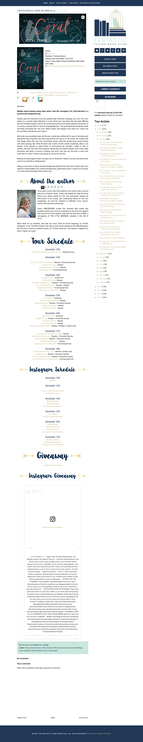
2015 (99, 297)
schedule (26, 651)
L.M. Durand (48, 298)
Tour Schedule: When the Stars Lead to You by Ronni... (111, 143)
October (102, 139)
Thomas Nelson (37, 651)
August (102, 257)
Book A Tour (110, 59)
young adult (52, 651)
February (103, 279)
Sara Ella (50, 53)
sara (21, 651)
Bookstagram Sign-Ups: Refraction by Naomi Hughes (111, 199)
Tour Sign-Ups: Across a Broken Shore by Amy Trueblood (111, 194)
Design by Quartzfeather (99, 734)
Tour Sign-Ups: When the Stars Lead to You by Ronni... (111, 188)
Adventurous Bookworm (41, 283)
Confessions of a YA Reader (45, 344)
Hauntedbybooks (41, 303)
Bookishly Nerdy (41, 339)
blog (27, 648)
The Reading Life (45, 270)
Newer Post (22, 718)
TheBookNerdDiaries (45, 288)
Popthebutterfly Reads (49, 341)
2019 (99, 129)
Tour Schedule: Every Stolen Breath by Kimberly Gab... (110, 233)
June (101, 264)
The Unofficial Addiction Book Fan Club (46, 252)
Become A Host (110, 66)
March (102, 275)
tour (45, 651)
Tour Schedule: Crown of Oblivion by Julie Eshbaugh (112, 205)
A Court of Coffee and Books (41, 262)
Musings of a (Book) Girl (49, 290)
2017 (99, 290)
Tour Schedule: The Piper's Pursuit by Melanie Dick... (112, 216)
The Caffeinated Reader (45, 285)
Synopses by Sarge (49, 305)
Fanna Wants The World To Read (49, 334)
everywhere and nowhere (49, 267)
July (101, 261)
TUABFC (52, 381)
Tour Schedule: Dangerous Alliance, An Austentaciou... (110, 228)
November (103, 136)
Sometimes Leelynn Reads (39, 326)
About (52, 3)
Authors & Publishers (90, 3)
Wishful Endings (49, 280)
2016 (99, 294)
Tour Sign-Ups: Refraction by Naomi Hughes (110, 211)
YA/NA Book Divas (49, 265)
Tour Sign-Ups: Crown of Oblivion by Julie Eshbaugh (112, 222)
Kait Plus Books (48, 316)
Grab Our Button (110, 73)
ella (35, 648)
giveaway (61, 648)
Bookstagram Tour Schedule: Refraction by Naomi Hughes (111, 166)
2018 (99, 287)
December (103, 132)
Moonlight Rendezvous (41, 336)
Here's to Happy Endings (49, 301)
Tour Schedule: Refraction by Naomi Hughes (110, 183)
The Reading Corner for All (43, 351)
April (101, 271)
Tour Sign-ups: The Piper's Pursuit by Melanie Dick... (112, 242)
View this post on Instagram (53, 527)
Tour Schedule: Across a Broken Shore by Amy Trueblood (111, 177)
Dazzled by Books (49, 321)
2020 (99, 125)
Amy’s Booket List (49, 323)
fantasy (49, 648)
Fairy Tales (41, 648)
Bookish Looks (47, 278)
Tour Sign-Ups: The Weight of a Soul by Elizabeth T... (111, 155)
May (101, 268)
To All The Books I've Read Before (45, 359)
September (103, 253)
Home (45, 3)
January (102, 282)
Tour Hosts (73, 3)
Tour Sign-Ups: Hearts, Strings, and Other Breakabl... (111, 149)
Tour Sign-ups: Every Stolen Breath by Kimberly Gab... (112, 248)
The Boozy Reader (49, 308)
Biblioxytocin (41, 354)
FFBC (55, 648)
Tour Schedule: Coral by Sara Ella (111, 238)
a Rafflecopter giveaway (52, 465)
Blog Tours (62, 3)
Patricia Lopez (42, 635)
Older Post (83, 718)
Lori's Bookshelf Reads (41, 356)
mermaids (70, 648)
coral (31, 648)
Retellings (78, 648)
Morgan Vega (41, 318)
